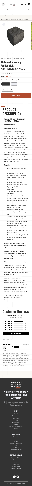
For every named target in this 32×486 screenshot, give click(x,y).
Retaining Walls (16, 422)
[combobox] (16, 10)
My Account (16, 460)
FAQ (16, 445)
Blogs (16, 441)
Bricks (16, 413)
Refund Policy (16, 466)
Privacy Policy (16, 464)
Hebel (16, 424)
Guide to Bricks (16, 437)
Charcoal (6, 84)
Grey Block (16, 418)
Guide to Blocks (16, 439)
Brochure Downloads (16, 443)
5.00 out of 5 (20, 316)
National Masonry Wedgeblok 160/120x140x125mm (14, 19)
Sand (14, 84)
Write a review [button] (16, 333)
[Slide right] (20, 54)
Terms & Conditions (16, 449)
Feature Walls (16, 416)
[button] (3, 4)
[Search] (28, 10)
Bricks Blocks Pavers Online (18, 483)
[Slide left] (12, 54)
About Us (16, 447)
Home (2, 16)
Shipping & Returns (16, 457)
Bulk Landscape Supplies (16, 426)
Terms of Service (16, 468)
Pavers (16, 420)
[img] (7, 344)
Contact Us (16, 462)
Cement (16, 428)
